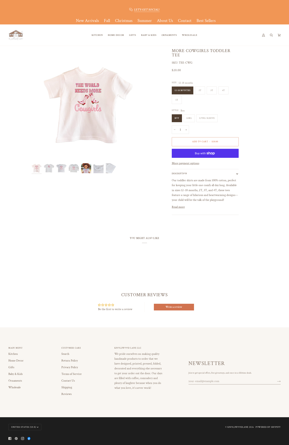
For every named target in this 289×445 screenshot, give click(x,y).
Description (179, 173)
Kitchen (13, 354)
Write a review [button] (174, 307)
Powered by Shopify (268, 427)
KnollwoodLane (237, 427)
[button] (97, 35)
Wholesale (14, 387)
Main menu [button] (15, 348)
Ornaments (15, 381)
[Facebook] (9, 438)
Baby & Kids (15, 374)
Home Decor (16, 360)
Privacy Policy (69, 367)
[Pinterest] (16, 438)
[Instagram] (22, 438)
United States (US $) (23, 427)
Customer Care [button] (71, 348)
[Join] (276, 381)
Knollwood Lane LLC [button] (127, 348)
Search (65, 354)
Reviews (66, 394)
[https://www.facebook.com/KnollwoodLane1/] (28, 438)
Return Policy (69, 360)
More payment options (185, 163)
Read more (178, 207)
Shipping (66, 387)
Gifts (11, 367)
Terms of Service (71, 374)
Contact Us (68, 381)
